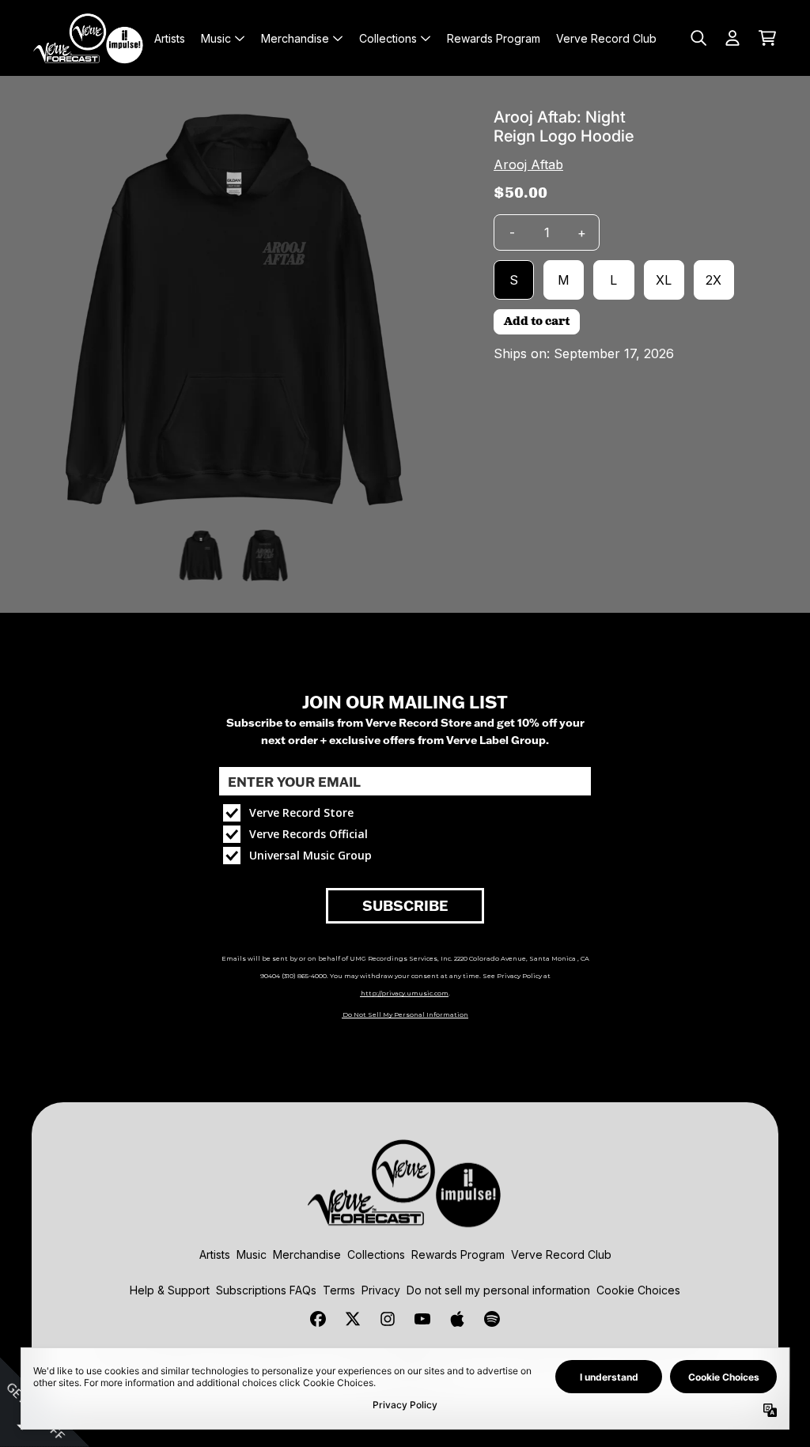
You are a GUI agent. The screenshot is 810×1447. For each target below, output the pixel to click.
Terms (339, 1290)
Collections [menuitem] (388, 38)
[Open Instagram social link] (387, 1319)
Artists (214, 1254)
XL (664, 280)
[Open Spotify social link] (492, 1319)
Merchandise (307, 1254)
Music (252, 1254)
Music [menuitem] (216, 38)
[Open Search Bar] (697, 38)
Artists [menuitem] (169, 38)
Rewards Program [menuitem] (493, 38)
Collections (376, 1254)
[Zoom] (234, 310)
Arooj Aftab (528, 164)
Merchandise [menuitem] (295, 38)
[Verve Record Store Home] (88, 38)
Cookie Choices (638, 1290)
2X (713, 280)
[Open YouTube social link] (422, 1319)
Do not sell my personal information (498, 1290)
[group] (201, 555)
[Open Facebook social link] (318, 1319)
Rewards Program (458, 1254)
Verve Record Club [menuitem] (606, 38)
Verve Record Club (561, 1254)
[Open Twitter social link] (352, 1319)
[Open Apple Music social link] (457, 1319)
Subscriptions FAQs (266, 1290)
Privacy (380, 1290)
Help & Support (170, 1290)
